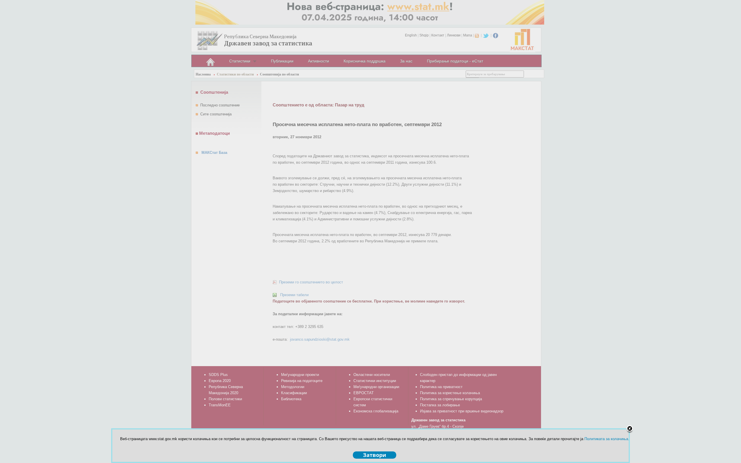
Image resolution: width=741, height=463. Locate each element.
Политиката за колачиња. (606, 439)
